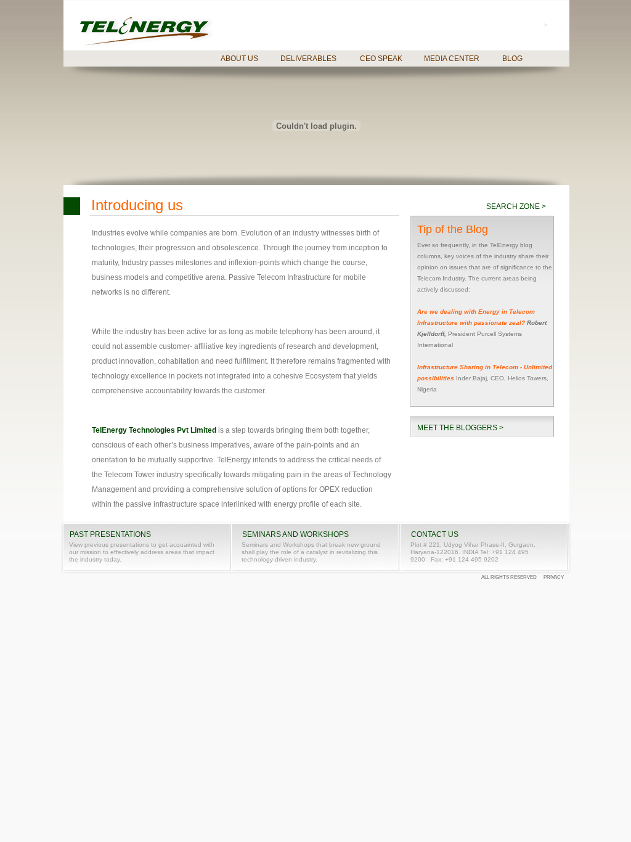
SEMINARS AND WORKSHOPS (295, 535)
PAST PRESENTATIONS (110, 535)
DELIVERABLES (308, 58)
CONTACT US (434, 535)
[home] (147, 31)
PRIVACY (553, 577)
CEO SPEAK (381, 58)
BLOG (512, 58)
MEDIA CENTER (451, 58)
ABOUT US (239, 58)
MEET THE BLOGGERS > (460, 427)
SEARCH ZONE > (516, 207)
